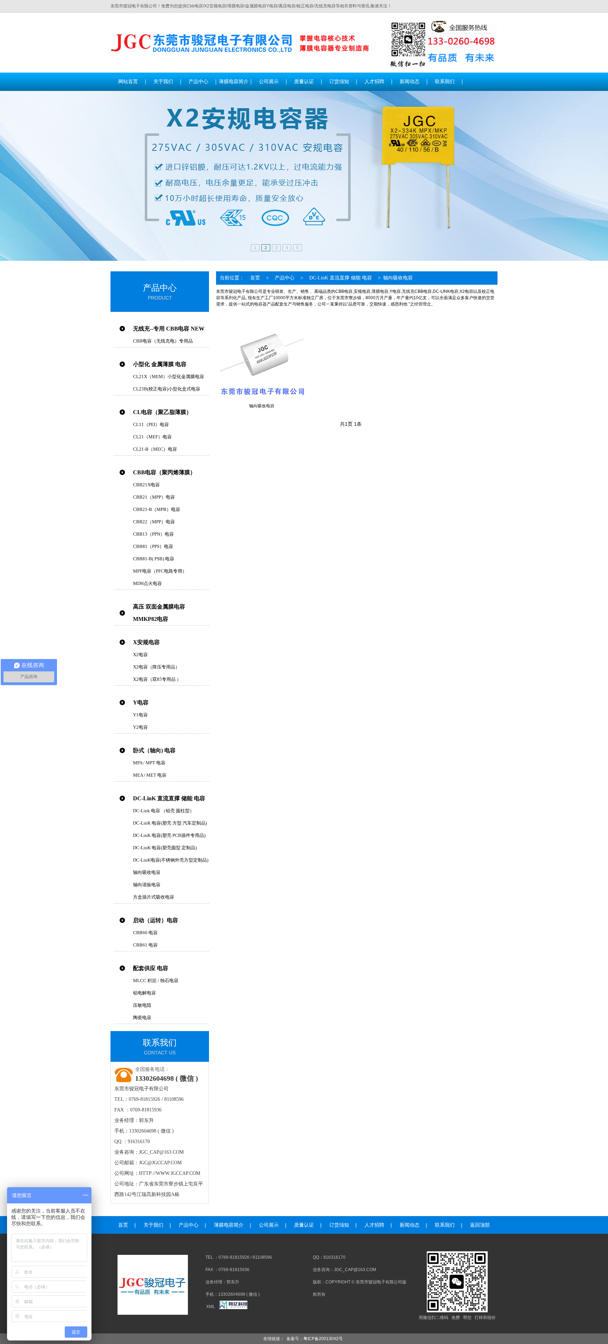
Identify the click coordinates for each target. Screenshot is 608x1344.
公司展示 (269, 1225)
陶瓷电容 (142, 1017)
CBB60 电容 (145, 932)
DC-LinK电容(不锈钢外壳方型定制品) (170, 860)
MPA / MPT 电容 (149, 762)
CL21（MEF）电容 (152, 436)
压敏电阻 (142, 1005)
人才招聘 (374, 1225)
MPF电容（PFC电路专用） (160, 571)
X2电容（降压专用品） (156, 667)
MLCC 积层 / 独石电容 (155, 980)
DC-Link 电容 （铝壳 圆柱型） (163, 810)
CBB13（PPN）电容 (153, 534)
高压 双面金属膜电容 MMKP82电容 (159, 613)
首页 (255, 277)
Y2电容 (140, 727)
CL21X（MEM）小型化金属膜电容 (168, 376)
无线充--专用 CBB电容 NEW (168, 329)
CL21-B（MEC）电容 (155, 449)
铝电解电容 (144, 992)
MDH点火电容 (147, 583)
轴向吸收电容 (146, 872)
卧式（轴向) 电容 (154, 750)
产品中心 (284, 277)
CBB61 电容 (145, 945)
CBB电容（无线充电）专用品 (163, 341)
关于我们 (153, 1225)
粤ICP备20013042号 (323, 1338)
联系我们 (445, 1225)
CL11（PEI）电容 (151, 424)
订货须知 (339, 1225)
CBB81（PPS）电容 (153, 546)
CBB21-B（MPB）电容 (156, 509)
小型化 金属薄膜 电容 (159, 364)
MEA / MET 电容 (149, 775)
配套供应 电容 (150, 968)
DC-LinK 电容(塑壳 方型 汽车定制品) (170, 823)
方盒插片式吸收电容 (153, 897)
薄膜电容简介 (228, 1225)
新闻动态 (409, 1225)
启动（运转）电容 (155, 920)
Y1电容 (140, 714)
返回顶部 (480, 1225)
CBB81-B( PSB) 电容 (153, 558)
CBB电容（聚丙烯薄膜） (164, 472)
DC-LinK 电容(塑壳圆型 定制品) (165, 847)
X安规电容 (146, 642)
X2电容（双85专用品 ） (157, 679)
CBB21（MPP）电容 (154, 497)
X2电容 (140, 654)
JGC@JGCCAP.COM (160, 1162)
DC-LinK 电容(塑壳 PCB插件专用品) (169, 835)
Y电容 (140, 702)
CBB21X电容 (146, 484)
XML (210, 1306)
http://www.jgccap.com (169, 1173)
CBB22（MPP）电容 (154, 521)
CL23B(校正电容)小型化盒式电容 (166, 389)
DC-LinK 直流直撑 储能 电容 (169, 798)
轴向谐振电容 (146, 884)
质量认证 (304, 1225)
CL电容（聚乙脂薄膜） (162, 412)
